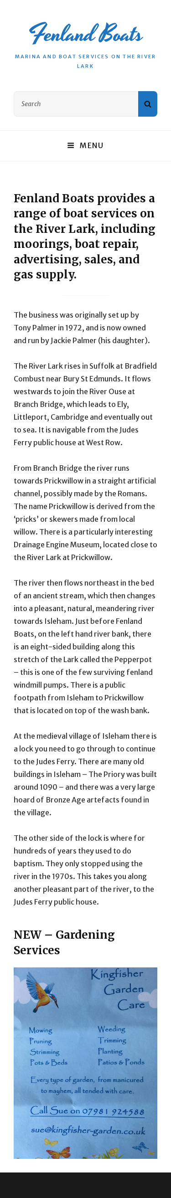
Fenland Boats (85, 34)
